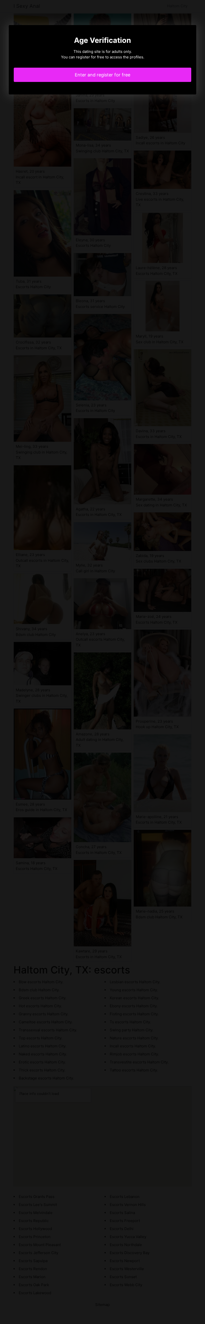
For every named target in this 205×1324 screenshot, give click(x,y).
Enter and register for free (102, 74)
